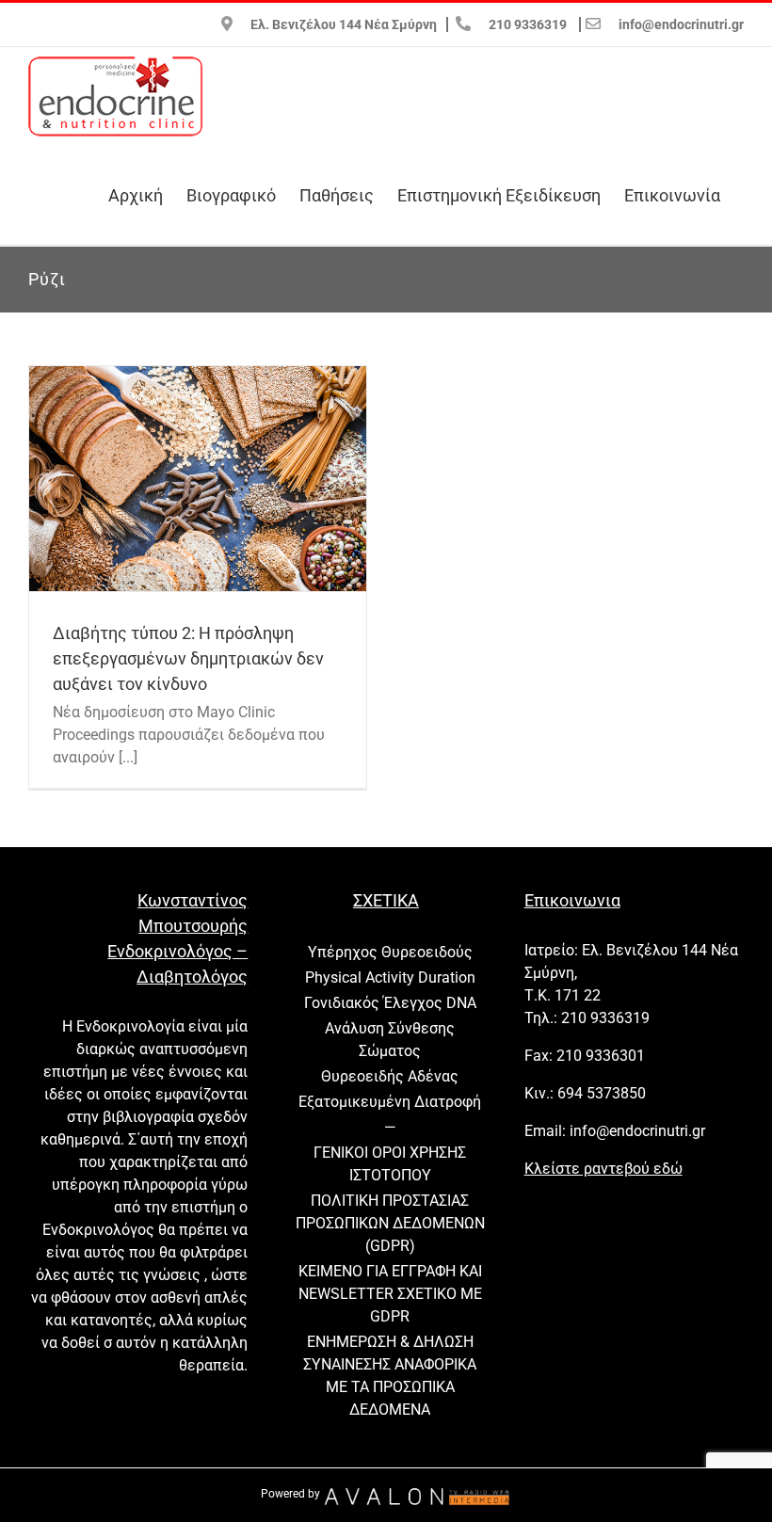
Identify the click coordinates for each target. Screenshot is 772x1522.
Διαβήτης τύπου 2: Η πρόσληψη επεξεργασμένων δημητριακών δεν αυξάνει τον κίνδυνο (188, 658)
